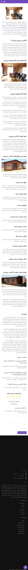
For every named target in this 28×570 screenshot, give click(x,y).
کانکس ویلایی (21, 523)
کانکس (22, 520)
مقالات (23, 505)
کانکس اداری (21, 529)
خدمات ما (22, 508)
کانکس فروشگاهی (20, 525)
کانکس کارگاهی (21, 527)
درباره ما (22, 512)
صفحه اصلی (21, 503)
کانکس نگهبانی (21, 533)
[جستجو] (1, 1)
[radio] (20, 397)
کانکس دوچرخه (21, 531)
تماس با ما (22, 514)
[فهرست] (4, 1)
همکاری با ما (21, 510)
